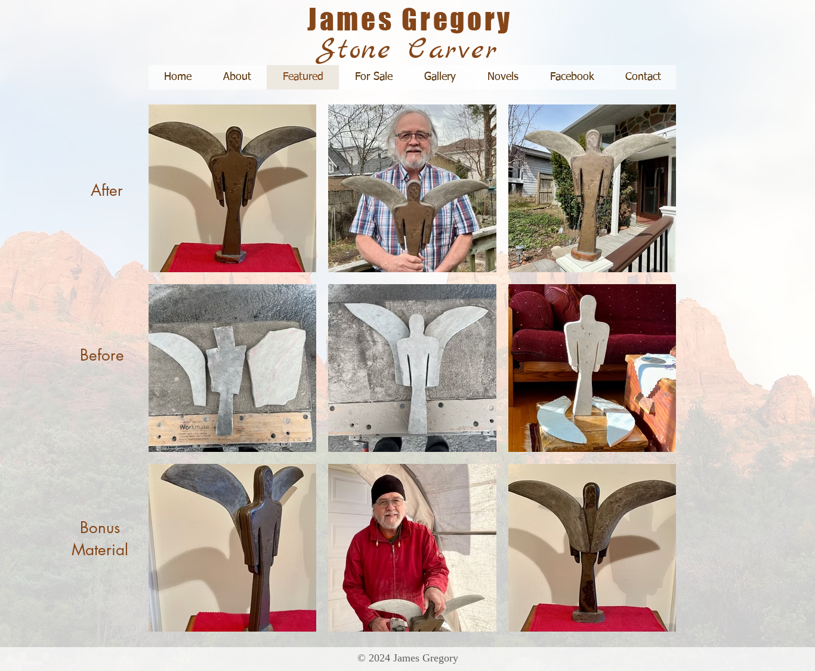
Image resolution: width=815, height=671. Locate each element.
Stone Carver (407, 50)
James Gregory (410, 19)
